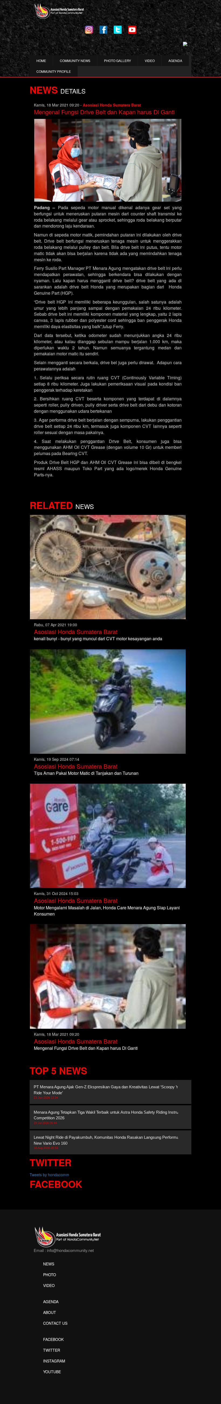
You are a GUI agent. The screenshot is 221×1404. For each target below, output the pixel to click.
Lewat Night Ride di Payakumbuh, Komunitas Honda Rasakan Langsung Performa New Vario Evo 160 (106, 1142)
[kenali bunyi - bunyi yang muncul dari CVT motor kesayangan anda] (108, 566)
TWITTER (51, 1350)
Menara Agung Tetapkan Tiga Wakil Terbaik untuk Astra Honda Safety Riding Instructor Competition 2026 (109, 1117)
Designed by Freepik (51, 1379)
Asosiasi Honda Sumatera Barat (76, 631)
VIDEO (150, 60)
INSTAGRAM (54, 1361)
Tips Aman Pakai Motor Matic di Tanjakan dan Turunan (86, 773)
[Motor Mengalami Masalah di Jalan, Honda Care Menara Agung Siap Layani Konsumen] (108, 835)
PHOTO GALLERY (117, 60)
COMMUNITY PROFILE (53, 71)
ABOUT (49, 1312)
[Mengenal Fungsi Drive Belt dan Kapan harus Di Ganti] (108, 976)
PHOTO (49, 1274)
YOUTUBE (52, 1371)
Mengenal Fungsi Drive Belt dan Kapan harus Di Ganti (104, 112)
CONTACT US (55, 1323)
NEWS (48, 1264)
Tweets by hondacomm (49, 1174)
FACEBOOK (53, 1339)
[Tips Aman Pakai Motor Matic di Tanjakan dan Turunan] (108, 701)
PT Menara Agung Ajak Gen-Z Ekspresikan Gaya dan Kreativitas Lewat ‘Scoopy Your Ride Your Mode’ (109, 1092)
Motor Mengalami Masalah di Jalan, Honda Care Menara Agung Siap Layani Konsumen (107, 910)
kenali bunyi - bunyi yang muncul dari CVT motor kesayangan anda (98, 638)
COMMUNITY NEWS (75, 60)
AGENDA (175, 60)
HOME (41, 60)
